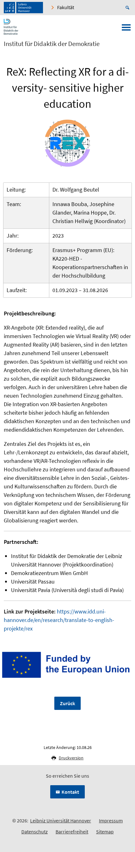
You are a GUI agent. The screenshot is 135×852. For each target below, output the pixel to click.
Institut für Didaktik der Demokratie (52, 44)
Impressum (111, 820)
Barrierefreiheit (72, 831)
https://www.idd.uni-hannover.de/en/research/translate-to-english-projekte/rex (59, 620)
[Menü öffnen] (126, 29)
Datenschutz (34, 831)
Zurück (67, 703)
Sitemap (105, 831)
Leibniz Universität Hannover (60, 820)
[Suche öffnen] (128, 7)
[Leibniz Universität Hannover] (23, 7)
